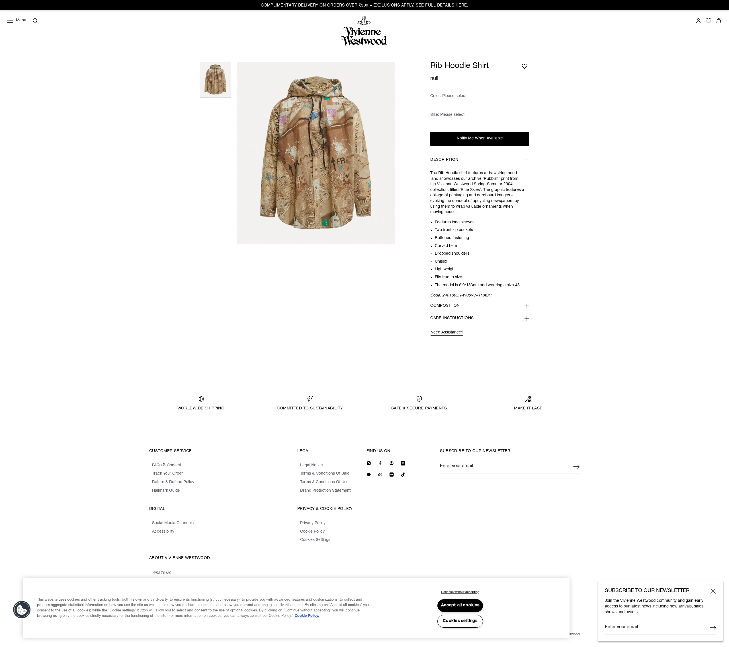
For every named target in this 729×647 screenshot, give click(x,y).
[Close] (713, 591)
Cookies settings (460, 621)
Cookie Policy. (307, 616)
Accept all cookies (460, 605)
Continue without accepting (460, 592)
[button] (22, 610)
